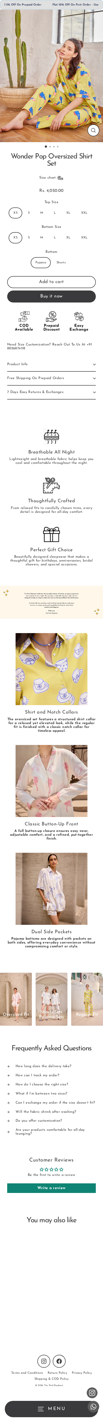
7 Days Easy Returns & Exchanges (35, 392)
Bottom (51, 252)
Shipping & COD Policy (51, 1378)
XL (68, 212)
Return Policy (57, 1372)
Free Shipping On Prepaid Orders (35, 378)
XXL (84, 212)
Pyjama (40, 262)
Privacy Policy (82, 1372)
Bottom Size (52, 227)
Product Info (17, 364)
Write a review (51, 1188)
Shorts (61, 262)
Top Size (51, 202)
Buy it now (51, 296)
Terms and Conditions (27, 1372)
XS (15, 212)
